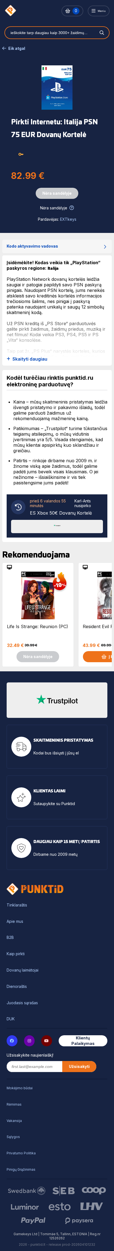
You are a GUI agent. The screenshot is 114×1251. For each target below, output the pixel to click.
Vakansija (14, 1121)
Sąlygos (13, 1137)
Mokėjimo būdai (20, 1088)
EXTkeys (68, 219)
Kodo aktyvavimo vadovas (32, 246)
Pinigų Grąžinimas (21, 1169)
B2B (10, 937)
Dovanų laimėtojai (22, 970)
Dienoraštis (17, 986)
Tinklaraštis (17, 905)
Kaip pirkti (16, 954)
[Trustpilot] (57, 526)
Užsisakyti (79, 1066)
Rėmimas (14, 1104)
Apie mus (15, 921)
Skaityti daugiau (29, 359)
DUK (11, 1019)
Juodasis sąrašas (22, 1003)
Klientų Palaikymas (83, 1041)
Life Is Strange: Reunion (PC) (37, 626)
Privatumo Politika (21, 1153)
